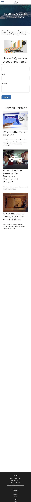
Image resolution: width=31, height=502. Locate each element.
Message (4, 83)
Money (15, 501)
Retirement (15, 492)
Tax (15, 499)
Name (3, 65)
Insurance (15, 498)
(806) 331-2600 (17, 478)
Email (3, 74)
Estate (15, 496)
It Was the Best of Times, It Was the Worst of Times (13, 216)
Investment (15, 494)
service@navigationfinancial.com (15, 485)
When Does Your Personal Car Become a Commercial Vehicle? (13, 176)
